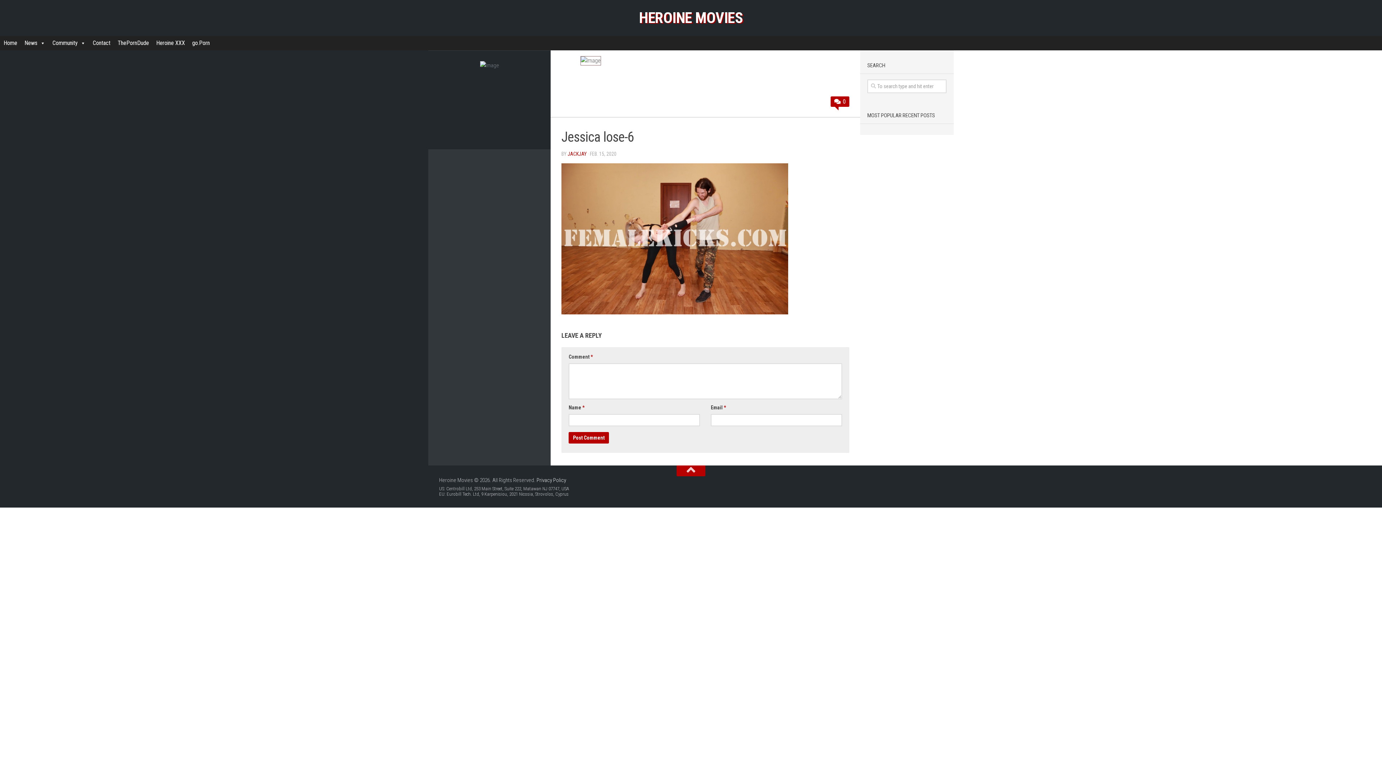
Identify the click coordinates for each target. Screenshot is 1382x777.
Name (576, 407)
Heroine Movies (691, 18)
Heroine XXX (170, 43)
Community (65, 43)
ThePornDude (133, 43)
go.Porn (201, 43)
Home (10, 43)
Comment (581, 357)
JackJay (577, 154)
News (30, 43)
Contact (101, 43)
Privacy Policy (551, 480)
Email (718, 407)
